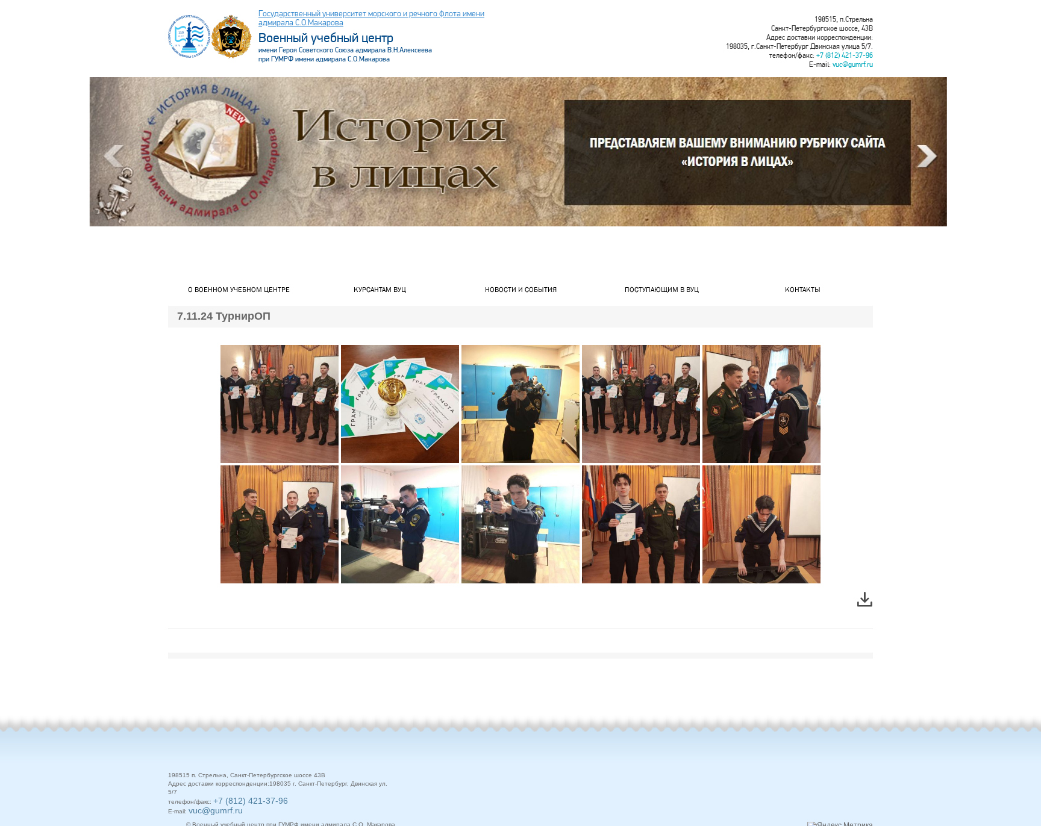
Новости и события (521, 289)
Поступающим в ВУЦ (662, 289)
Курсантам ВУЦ (380, 289)
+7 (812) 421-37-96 (844, 55)
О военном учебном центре (239, 289)
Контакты (803, 289)
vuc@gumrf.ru (853, 64)
